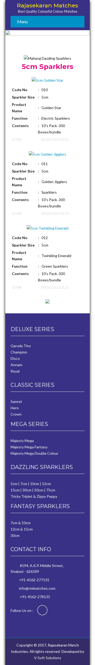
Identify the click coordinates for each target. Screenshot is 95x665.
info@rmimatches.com (37, 588)
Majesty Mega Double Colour (34, 453)
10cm (34, 483)
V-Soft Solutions (47, 657)
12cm (46, 483)
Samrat (16, 401)
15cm (15, 490)
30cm (26, 490)
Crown (16, 414)
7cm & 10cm (21, 522)
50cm (38, 490)
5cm (14, 483)
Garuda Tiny (21, 345)
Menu (22, 21)
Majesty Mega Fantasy (29, 447)
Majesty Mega (22, 440)
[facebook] (42, 610)
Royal (15, 371)
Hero (15, 408)
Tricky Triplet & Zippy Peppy (34, 496)
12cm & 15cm (22, 529)
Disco (15, 358)
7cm (23, 483)
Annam (16, 364)
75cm (50, 490)
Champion (19, 352)
